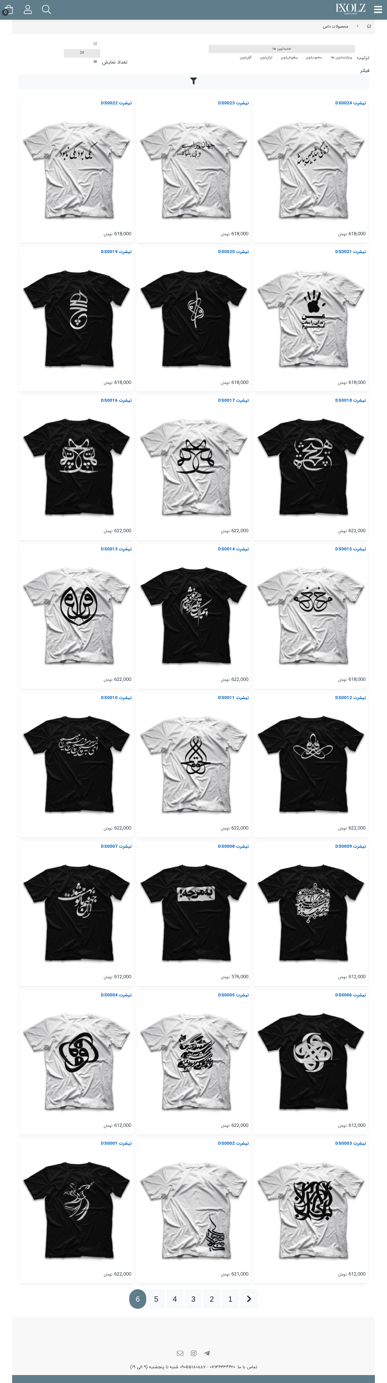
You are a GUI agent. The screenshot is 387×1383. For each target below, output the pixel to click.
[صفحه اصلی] (369, 26)
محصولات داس (335, 26)
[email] (180, 1354)
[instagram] (193, 1354)
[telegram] (207, 1354)
